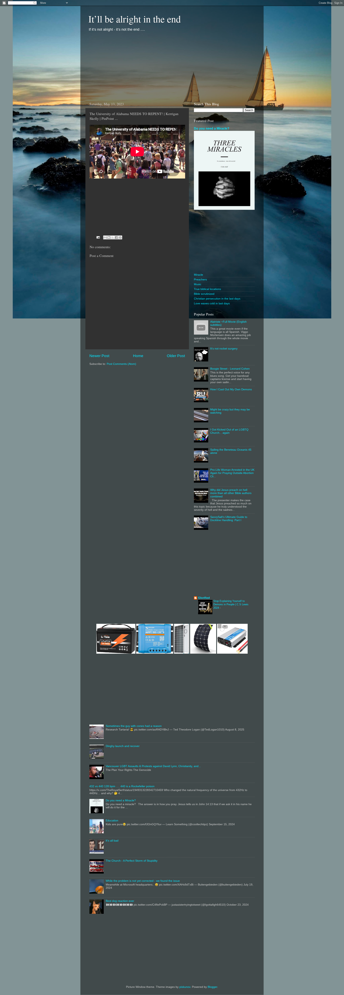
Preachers (200, 279)
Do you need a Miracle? (211, 128)
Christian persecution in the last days (217, 298)
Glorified (204, 597)
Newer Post (99, 356)
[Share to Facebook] (116, 237)
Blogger (212, 986)
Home (138, 356)
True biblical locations (207, 289)
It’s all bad (112, 840)
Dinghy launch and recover (123, 746)
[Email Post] (98, 237)
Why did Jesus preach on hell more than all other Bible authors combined (230, 493)
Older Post (176, 356)
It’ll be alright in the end (134, 18)
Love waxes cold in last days (212, 303)
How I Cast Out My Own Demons (231, 389)
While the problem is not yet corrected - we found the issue (143, 880)
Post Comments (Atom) (121, 363)
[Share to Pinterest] (120, 237)
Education (112, 820)
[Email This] (105, 237)
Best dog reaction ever (120, 900)
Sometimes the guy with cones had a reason (134, 726)
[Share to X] (113, 237)
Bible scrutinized (204, 293)
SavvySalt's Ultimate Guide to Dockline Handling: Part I (228, 519)
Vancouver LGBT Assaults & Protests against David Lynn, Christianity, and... (153, 766)
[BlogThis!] (109, 237)
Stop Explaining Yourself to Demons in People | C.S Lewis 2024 (230, 604)
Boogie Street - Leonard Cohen (230, 368)
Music (197, 284)
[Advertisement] (172, 66)
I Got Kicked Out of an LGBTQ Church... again (229, 431)
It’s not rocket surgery (223, 348)
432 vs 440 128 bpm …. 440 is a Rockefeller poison (121, 786)
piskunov (184, 986)
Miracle (198, 274)
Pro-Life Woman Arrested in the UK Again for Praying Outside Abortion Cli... (232, 473)
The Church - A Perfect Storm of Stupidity (131, 860)
